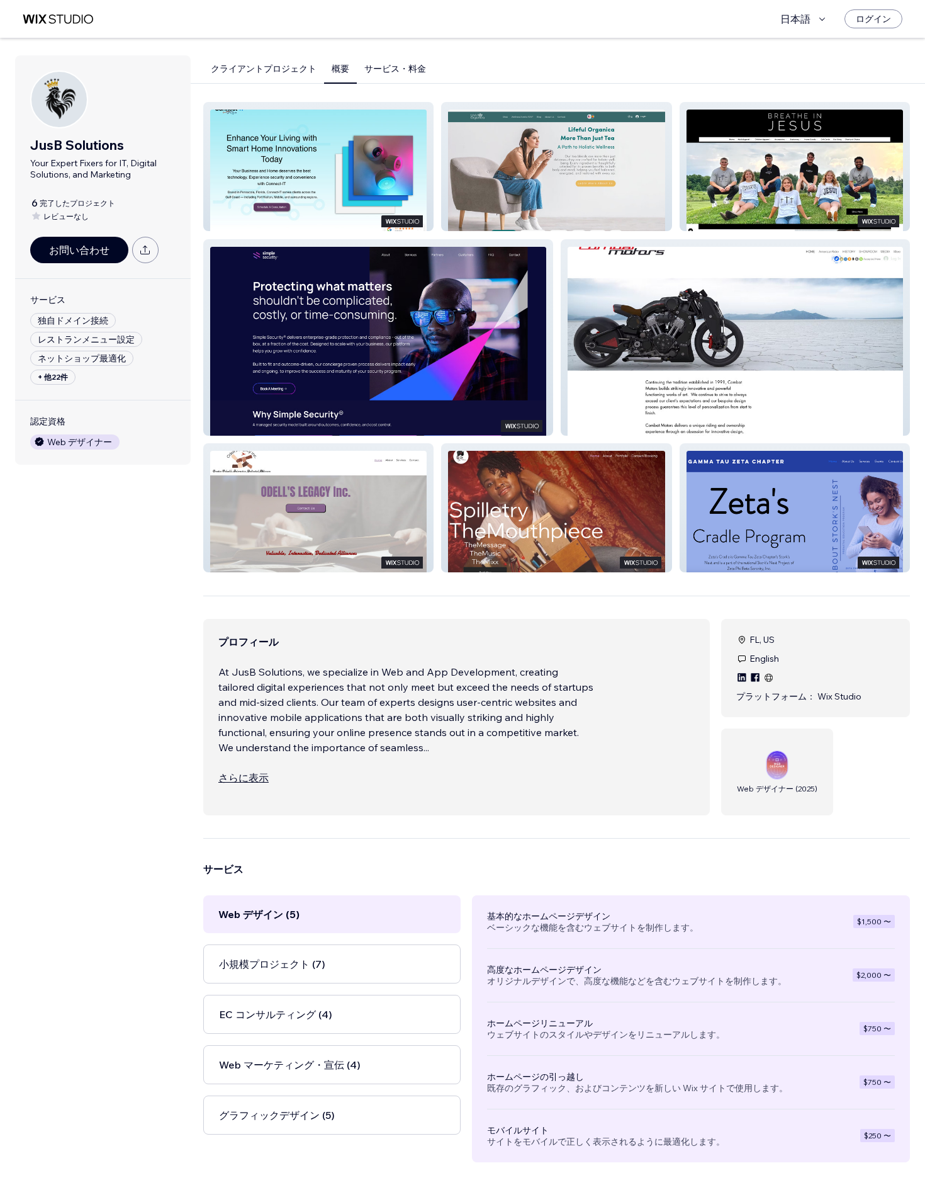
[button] (318, 166)
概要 (340, 68)
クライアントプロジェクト (264, 68)
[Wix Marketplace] (58, 19)
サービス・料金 (395, 68)
